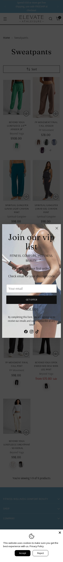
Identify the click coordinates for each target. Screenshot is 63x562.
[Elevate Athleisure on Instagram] (31, 332)
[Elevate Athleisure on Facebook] (26, 332)
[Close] (56, 228)
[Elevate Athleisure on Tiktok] (37, 332)
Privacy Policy (37, 546)
